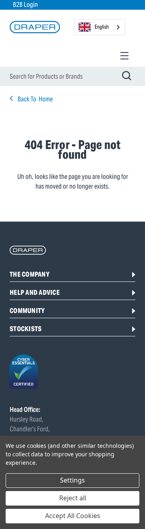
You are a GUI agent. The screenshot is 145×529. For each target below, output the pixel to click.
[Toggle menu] (124, 55)
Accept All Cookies (72, 515)
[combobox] (99, 27)
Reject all (72, 497)
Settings (72, 480)
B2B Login (25, 4)
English (102, 26)
